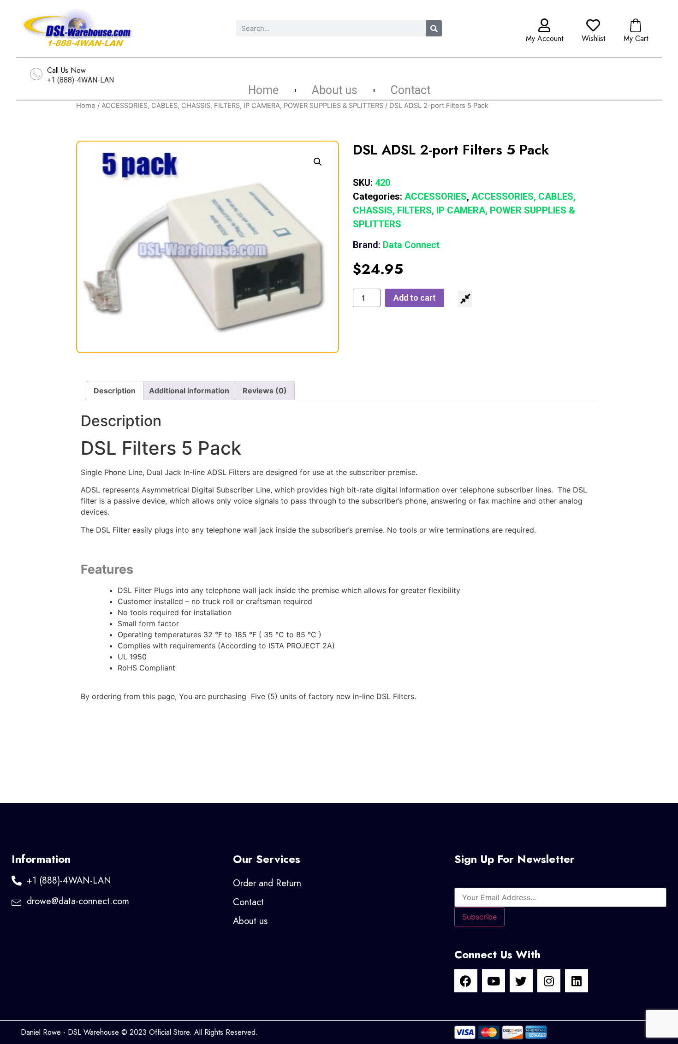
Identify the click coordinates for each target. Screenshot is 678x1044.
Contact (410, 90)
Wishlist (593, 38)
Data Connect (396, 244)
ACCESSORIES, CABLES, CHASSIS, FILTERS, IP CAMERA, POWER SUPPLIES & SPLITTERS (242, 105)
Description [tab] (115, 390)
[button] (317, 162)
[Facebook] (465, 980)
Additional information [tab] (189, 390)
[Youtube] (493, 980)
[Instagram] (548, 980)
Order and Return (267, 883)
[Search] (434, 28)
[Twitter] (521, 980)
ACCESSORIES (435, 196)
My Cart (636, 38)
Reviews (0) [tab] (265, 390)
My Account (544, 38)
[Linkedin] (576, 980)
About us (334, 90)
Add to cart (414, 298)
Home (263, 90)
